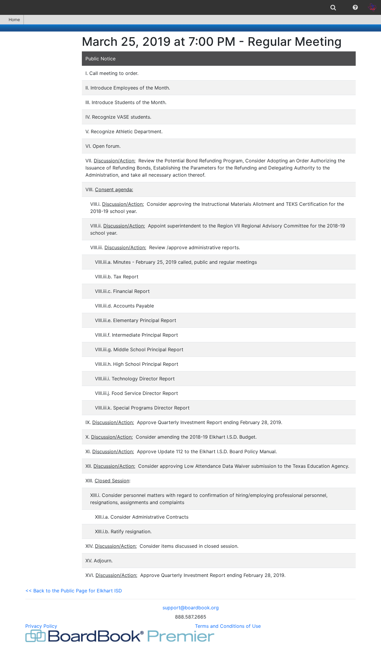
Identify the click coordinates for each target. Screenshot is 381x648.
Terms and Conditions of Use (228, 626)
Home (14, 19)
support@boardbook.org (191, 608)
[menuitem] (333, 7)
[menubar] (190, 7)
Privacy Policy (41, 626)
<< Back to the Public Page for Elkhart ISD (73, 591)
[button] (355, 7)
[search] (333, 7)
